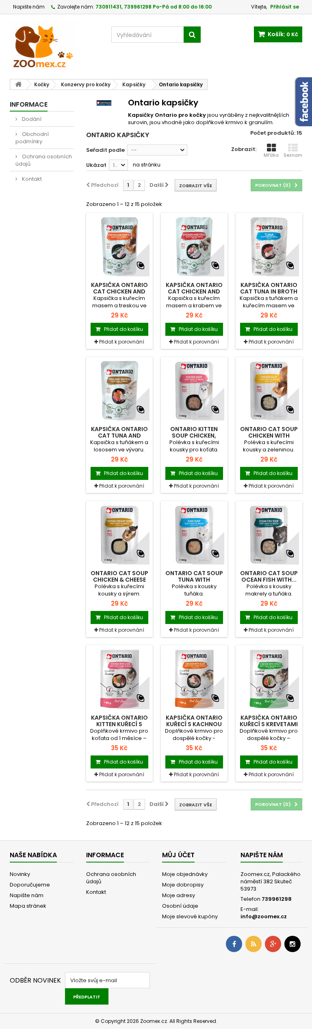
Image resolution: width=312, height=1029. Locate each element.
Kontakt (31, 179)
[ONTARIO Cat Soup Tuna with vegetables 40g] (194, 534)
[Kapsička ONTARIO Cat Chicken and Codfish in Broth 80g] (119, 246)
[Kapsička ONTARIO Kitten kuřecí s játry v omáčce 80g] (119, 678)
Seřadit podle (105, 150)
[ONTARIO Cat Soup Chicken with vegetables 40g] (269, 390)
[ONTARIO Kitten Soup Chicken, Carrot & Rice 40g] (194, 390)
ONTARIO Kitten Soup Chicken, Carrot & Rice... (194, 435)
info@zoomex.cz (263, 916)
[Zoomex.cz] (54, 47)
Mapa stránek (28, 906)
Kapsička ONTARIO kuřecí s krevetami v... (269, 724)
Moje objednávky (185, 874)
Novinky (20, 874)
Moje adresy (178, 895)
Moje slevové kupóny (190, 916)
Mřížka (271, 155)
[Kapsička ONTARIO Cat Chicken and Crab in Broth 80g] (194, 246)
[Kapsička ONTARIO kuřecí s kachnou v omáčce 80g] (194, 678)
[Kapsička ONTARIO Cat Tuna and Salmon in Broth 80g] (119, 390)
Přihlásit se (284, 6)
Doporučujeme (30, 885)
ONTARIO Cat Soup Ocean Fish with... (269, 576)
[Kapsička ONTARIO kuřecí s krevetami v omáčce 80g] (269, 678)
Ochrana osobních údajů (43, 160)
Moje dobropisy (183, 885)
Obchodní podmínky (32, 137)
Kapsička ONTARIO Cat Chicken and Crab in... (194, 291)
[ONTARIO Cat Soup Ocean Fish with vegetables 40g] (269, 534)
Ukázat (96, 165)
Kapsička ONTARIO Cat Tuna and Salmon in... (119, 435)
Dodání (31, 119)
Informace (29, 104)
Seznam (293, 155)
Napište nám (29, 6)
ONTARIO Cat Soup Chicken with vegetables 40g (269, 435)
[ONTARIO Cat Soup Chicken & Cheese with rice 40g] (119, 534)
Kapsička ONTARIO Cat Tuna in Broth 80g (268, 291)
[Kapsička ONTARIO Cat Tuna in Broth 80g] (269, 246)
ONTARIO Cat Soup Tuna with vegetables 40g (194, 579)
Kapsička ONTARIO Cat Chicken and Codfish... (119, 291)
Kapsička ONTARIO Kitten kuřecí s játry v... (119, 724)
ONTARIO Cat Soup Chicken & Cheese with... (119, 579)
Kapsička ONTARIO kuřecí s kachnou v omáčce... (194, 724)
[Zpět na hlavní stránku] (18, 84)
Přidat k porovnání (121, 341)
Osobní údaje (180, 906)
